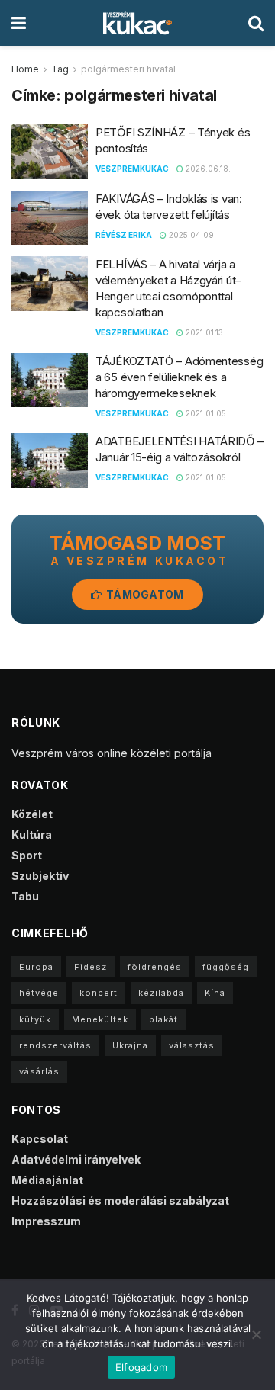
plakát (163, 1019)
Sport (26, 855)
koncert (98, 992)
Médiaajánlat (47, 1179)
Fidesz (90, 966)
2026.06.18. (207, 168)
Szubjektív (40, 875)
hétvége (39, 992)
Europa (36, 966)
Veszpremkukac (132, 168)
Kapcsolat (39, 1138)
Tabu (25, 896)
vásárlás (39, 1071)
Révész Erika (123, 234)
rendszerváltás (55, 1045)
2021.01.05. (205, 413)
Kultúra (31, 834)
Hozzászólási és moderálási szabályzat (120, 1200)
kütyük (35, 1019)
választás (192, 1045)
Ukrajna (130, 1045)
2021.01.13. (204, 332)
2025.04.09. (191, 234)
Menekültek (100, 1019)
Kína (215, 992)
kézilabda (161, 992)
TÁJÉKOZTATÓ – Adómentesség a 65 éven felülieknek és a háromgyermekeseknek (179, 377)
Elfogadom (141, 1367)
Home (25, 69)
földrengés (155, 966)
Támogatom (144, 594)
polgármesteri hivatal (128, 69)
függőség (225, 966)
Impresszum (46, 1221)
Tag (60, 69)
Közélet (32, 813)
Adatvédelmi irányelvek (76, 1159)
